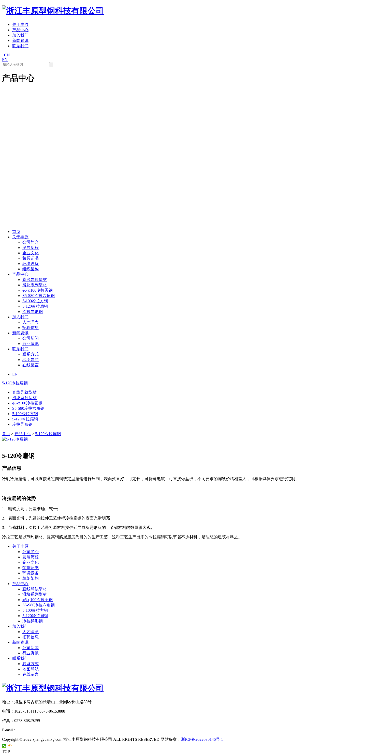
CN (7, 55)
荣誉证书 (30, 258)
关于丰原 (20, 24)
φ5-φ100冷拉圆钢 (37, 290)
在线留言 (30, 365)
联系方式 (30, 354)
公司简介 (30, 242)
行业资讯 (30, 343)
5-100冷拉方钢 (35, 301)
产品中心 (20, 30)
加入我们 (20, 35)
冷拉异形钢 (32, 311)
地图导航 (30, 359)
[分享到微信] (4, 746)
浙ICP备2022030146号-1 (202, 739)
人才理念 (30, 322)
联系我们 (20, 46)
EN (5, 59)
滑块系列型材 (34, 285)
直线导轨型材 (34, 279)
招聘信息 (30, 327)
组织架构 (30, 269)
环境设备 (30, 263)
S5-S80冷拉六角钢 (38, 295)
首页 (16, 231)
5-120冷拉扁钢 (35, 306)
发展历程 (30, 247)
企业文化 (30, 253)
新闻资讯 (20, 40)
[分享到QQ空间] (10, 746)
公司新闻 (30, 338)
